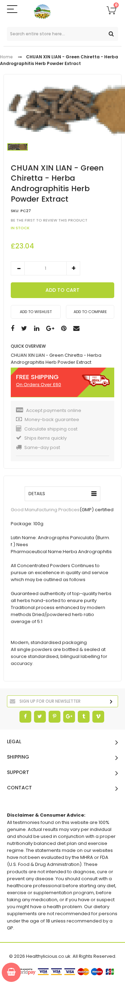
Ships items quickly (45, 438)
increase (73, 268)
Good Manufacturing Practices (45, 509)
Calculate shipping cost (50, 429)
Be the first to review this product (49, 220)
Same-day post (42, 447)
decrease (18, 268)
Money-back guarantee (52, 419)
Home (6, 57)
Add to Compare (90, 311)
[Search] (111, 34)
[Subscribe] (111, 702)
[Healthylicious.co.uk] (63, 11)
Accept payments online (53, 410)
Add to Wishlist (36, 311)
